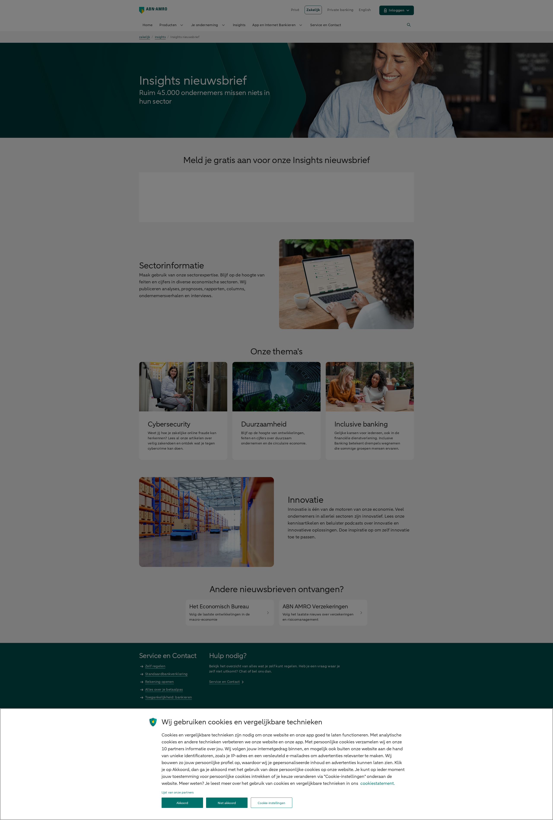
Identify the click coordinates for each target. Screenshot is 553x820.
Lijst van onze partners (178, 792)
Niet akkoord (227, 803)
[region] (276, 764)
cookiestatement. (377, 783)
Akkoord (182, 803)
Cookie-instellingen (271, 803)
